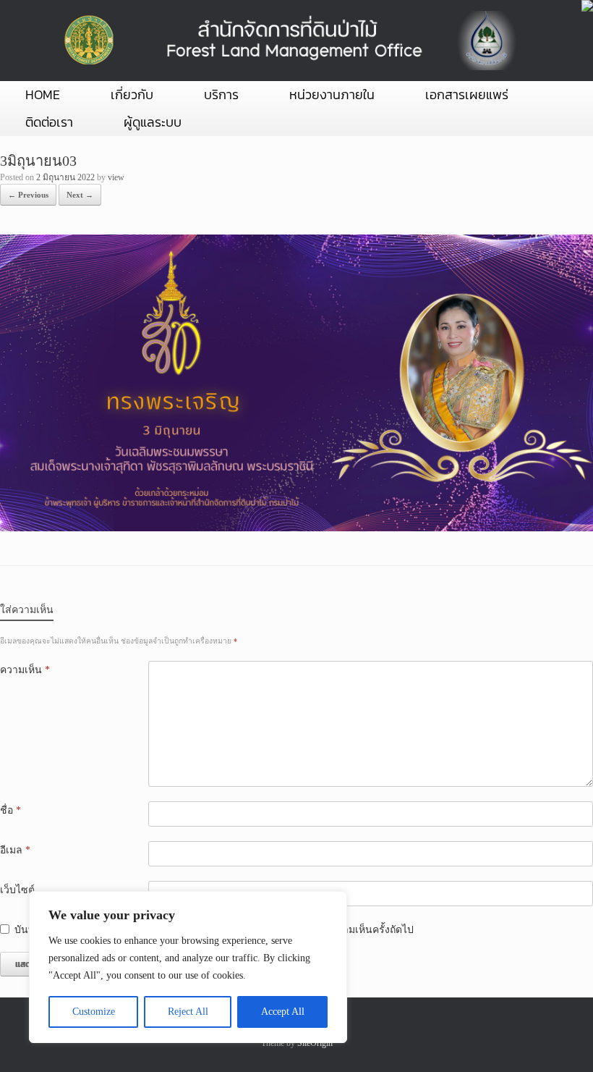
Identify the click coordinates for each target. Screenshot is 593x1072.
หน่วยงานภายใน (332, 94)
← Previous (28, 194)
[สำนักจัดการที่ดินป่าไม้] (287, 40)
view (116, 177)
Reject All (188, 1011)
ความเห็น (25, 669)
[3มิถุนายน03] (296, 528)
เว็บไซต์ (17, 890)
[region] (188, 967)
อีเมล (15, 850)
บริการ (221, 94)
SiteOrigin (315, 1043)
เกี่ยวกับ (132, 94)
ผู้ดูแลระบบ (153, 122)
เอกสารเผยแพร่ (466, 94)
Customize (93, 1011)
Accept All (282, 1011)
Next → (80, 194)
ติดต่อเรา (49, 122)
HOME (42, 94)
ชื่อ (10, 810)
